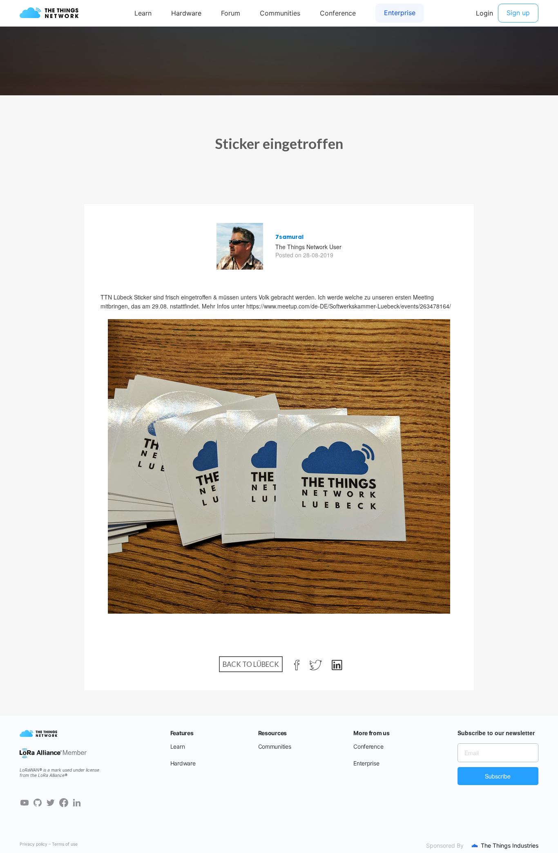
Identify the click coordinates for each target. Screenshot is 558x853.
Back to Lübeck (251, 664)
